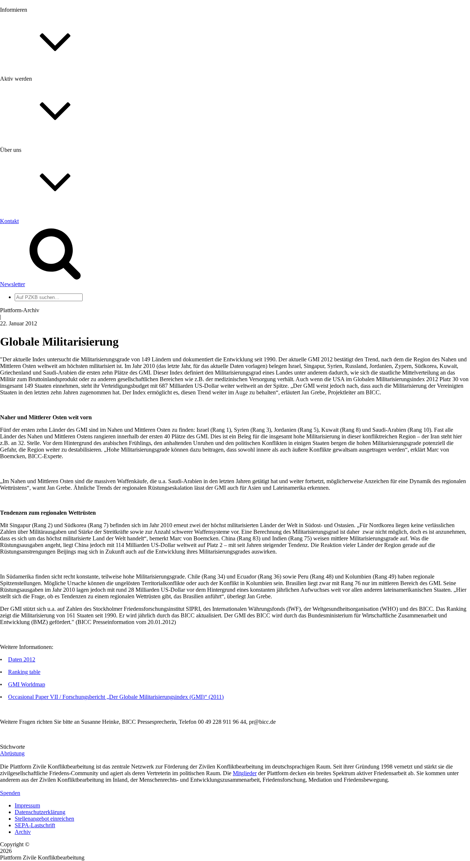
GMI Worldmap (26, 684)
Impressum (27, 805)
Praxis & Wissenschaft (40, 212)
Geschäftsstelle (32, 284)
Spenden (10, 793)
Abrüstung (12, 753)
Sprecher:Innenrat (35, 290)
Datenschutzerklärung (40, 812)
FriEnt (22, 339)
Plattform (25, 85)
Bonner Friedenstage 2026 (45, 105)
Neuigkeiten (29, 79)
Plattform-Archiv (34, 131)
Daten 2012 (21, 659)
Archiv (23, 832)
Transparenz (29, 248)
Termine (24, 98)
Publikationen (31, 118)
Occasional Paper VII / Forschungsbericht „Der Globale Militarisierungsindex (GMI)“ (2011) (116, 697)
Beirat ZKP (28, 345)
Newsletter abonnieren (41, 92)
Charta (22, 242)
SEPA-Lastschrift (35, 825)
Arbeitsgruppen (33, 310)
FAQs (22, 183)
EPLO (22, 352)
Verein (22, 297)
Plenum (23, 303)
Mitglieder (27, 177)
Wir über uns (29, 235)
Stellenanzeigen (33, 112)
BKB (21, 358)
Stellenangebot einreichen (44, 819)
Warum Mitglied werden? (44, 170)
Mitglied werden (34, 164)
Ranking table (24, 672)
